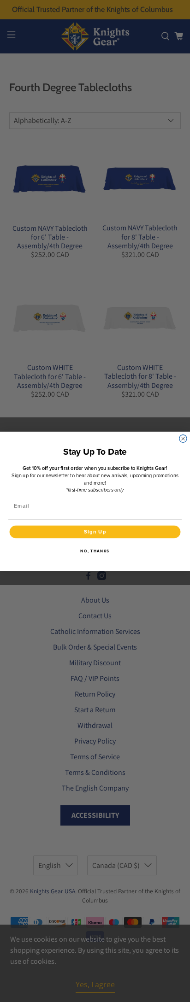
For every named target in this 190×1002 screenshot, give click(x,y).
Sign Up (95, 531)
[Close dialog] (183, 438)
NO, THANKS (94, 550)
